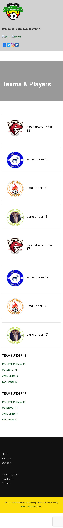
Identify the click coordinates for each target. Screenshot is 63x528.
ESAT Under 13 (9, 381)
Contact (6, 483)
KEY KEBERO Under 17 (13, 402)
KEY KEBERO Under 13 (13, 364)
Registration (7, 479)
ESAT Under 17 (9, 419)
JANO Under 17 (10, 413)
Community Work (10, 474)
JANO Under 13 (10, 376)
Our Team (6, 463)
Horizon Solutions (28, 506)
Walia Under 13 (10, 370)
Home (5, 454)
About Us (6, 458)
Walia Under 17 (10, 408)
